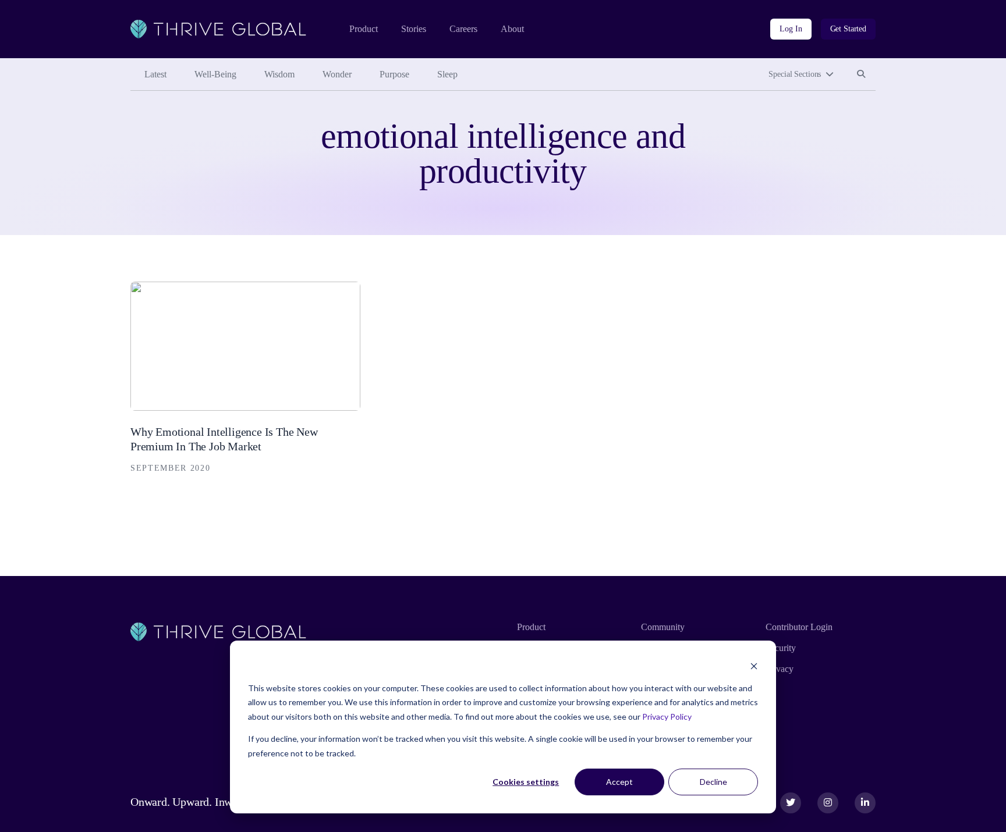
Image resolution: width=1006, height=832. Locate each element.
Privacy (780, 669)
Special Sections (794, 74)
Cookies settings (526, 782)
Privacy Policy (667, 716)
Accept (619, 782)
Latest (155, 74)
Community (663, 627)
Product (363, 29)
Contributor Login (799, 627)
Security (781, 648)
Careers (463, 29)
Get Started (848, 28)
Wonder (337, 74)
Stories (413, 29)
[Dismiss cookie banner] (754, 666)
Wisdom (279, 74)
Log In (791, 28)
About (512, 29)
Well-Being (215, 74)
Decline (713, 782)
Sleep (447, 74)
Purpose (394, 74)
